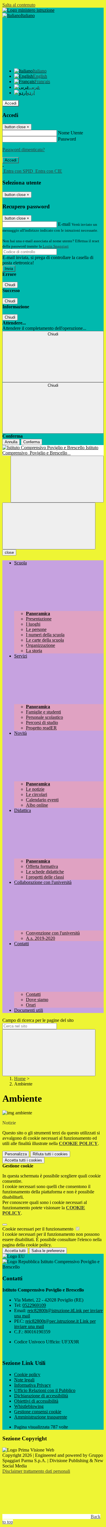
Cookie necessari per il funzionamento (38, 1228)
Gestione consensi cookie (37, 1411)
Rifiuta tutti (50, 1154)
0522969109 (34, 1305)
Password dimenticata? (23, 149)
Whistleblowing (29, 1406)
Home (20, 1078)
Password (67, 138)
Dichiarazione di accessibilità (41, 1395)
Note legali (24, 1379)
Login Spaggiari (56, 246)
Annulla (11, 442)
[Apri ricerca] (57, 479)
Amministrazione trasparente (40, 1416)
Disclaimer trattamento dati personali (36, 1471)
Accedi (10, 103)
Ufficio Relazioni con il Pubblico (44, 1390)
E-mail (64, 224)
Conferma (31, 442)
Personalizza (16, 1154)
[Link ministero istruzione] (28, 10)
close (9, 552)
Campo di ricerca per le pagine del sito (38, 1020)
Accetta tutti (23, 1160)
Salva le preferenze (48, 1250)
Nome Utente (70, 132)
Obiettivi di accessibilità (36, 1401)
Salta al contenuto (18, 4)
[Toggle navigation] (48, 526)
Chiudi (10, 285)
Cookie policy (27, 1374)
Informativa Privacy (32, 1385)
